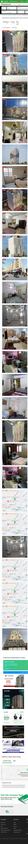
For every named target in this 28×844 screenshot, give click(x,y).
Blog (15, 822)
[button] (4, 9)
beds (18, 11)
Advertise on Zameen (5, 830)
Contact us (3, 824)
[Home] (2, 1)
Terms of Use (4, 832)
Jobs (2, 826)
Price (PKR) (4, 11)
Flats (17, 22)
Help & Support (4, 828)
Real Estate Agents (18, 830)
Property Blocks (14, 1)
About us (3, 822)
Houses (13, 22)
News (15, 824)
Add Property (17, 832)
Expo (15, 828)
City (8, 7)
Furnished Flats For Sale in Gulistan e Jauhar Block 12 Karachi (14, 787)
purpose (3, 7)
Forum (15, 826)
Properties (6, 1)
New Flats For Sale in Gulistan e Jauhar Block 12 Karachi (14, 785)
